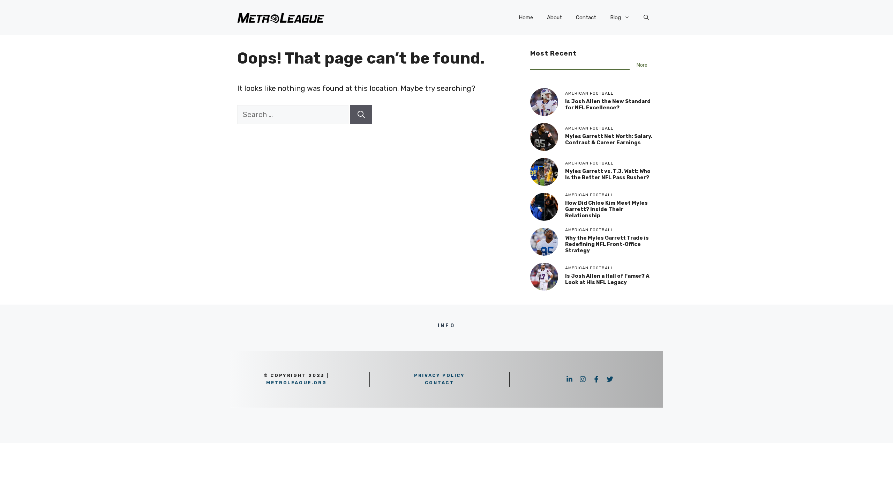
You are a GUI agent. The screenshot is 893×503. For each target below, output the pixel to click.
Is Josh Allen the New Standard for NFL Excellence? (608, 104)
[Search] (361, 114)
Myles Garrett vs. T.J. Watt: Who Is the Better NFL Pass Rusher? (608, 174)
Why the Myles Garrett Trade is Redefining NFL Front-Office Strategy (607, 244)
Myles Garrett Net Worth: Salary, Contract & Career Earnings (608, 139)
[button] (646, 17)
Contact (586, 17)
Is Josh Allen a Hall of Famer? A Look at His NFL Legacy (607, 279)
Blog (615, 17)
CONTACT (439, 382)
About (554, 17)
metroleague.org (296, 382)
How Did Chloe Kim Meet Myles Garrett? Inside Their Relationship (606, 209)
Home (526, 17)
